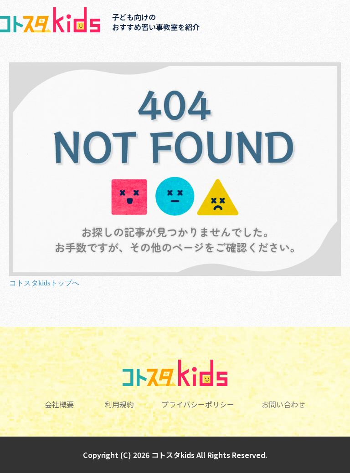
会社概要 (59, 404)
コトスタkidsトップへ (44, 283)
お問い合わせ (283, 404)
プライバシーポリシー (197, 404)
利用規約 (119, 404)
